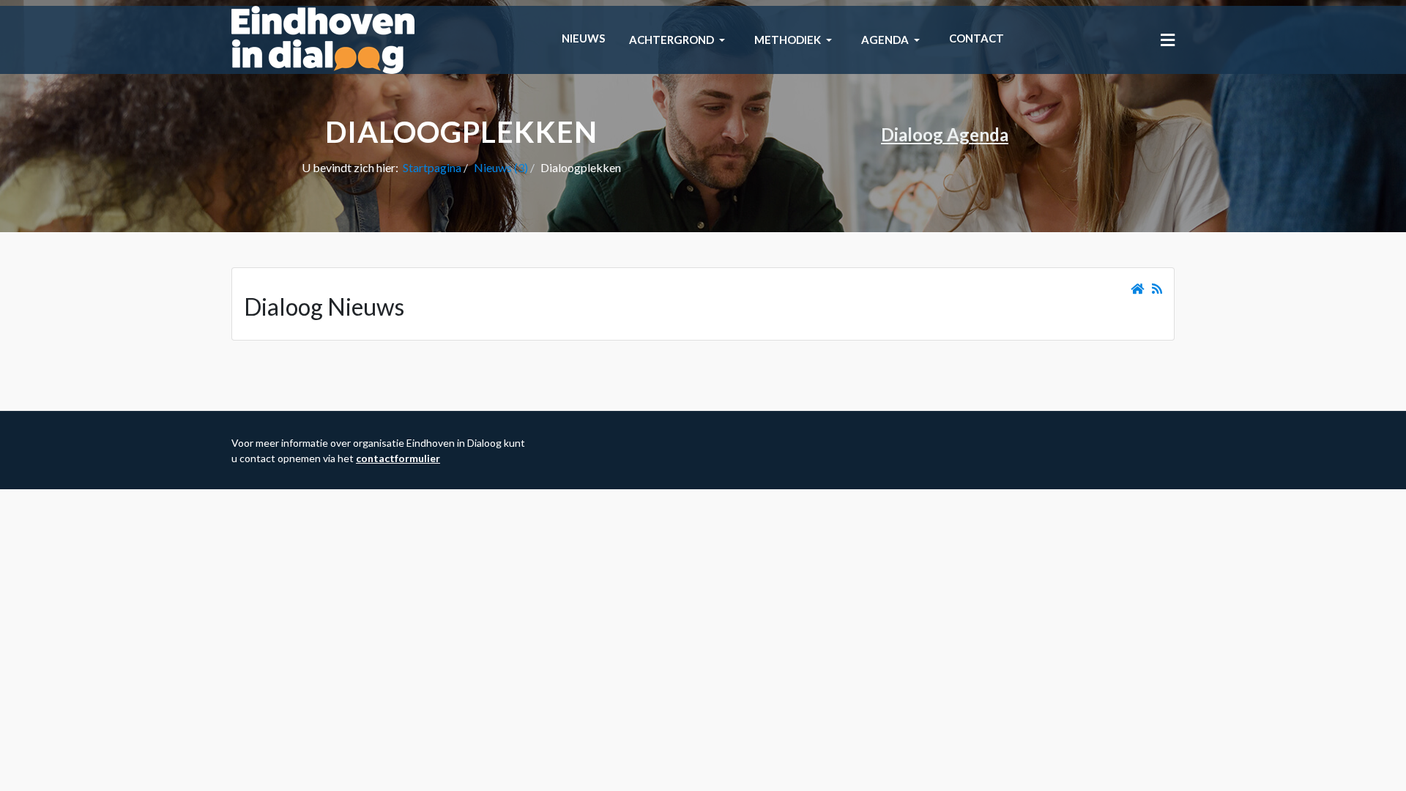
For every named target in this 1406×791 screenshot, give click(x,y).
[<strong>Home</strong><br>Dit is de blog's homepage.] (1137, 288)
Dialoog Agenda (944, 134)
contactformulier (398, 458)
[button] (679, 40)
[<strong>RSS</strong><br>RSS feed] (1157, 288)
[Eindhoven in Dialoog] (322, 38)
